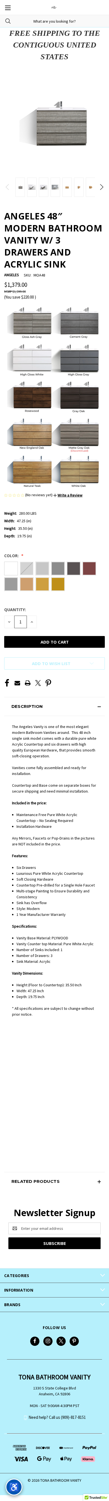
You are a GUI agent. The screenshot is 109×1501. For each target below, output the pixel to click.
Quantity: (15, 609)
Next (101, 187)
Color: (12, 555)
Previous (8, 187)
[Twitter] (38, 683)
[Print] (27, 683)
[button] (67, 495)
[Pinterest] (48, 683)
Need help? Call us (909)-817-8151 (57, 1417)
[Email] (17, 683)
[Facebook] (7, 683)
